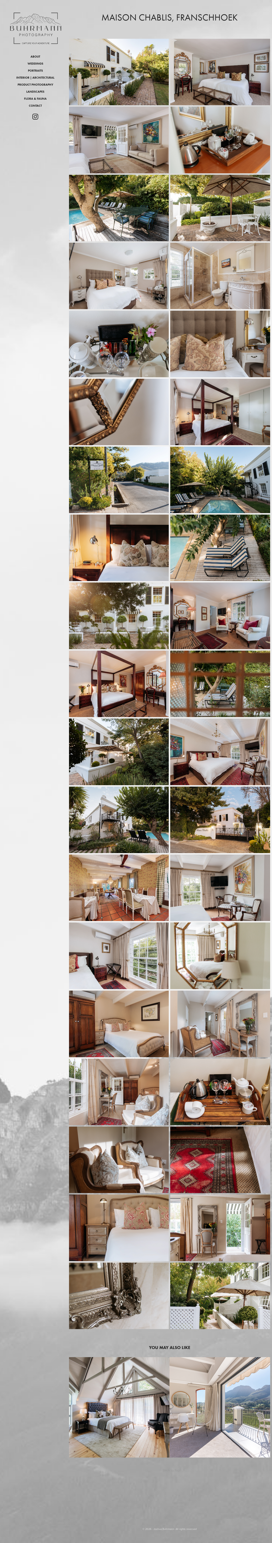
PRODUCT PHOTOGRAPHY (35, 84)
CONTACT (35, 105)
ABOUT (35, 56)
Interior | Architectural (35, 77)
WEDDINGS (35, 63)
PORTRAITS (35, 70)
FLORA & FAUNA (35, 98)
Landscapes (35, 91)
